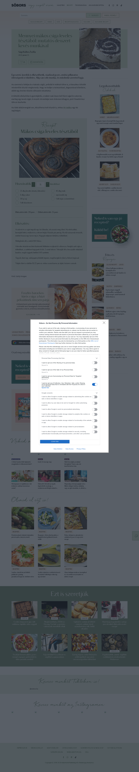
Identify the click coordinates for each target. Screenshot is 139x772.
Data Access (69, 449)
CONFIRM (55, 441)
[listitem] (69, 358)
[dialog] (69, 386)
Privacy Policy (81, 449)
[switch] (94, 362)
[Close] (105, 323)
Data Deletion (58, 449)
